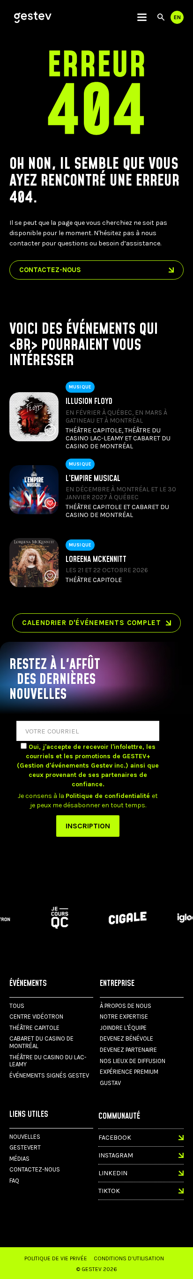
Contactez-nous (34, 1169)
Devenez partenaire (128, 1049)
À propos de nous (125, 1005)
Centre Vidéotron (36, 1016)
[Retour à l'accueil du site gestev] (32, 17)
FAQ (14, 1180)
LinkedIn (112, 1173)
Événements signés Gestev (49, 1075)
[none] (141, 17)
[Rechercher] (161, 17)
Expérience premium (129, 1071)
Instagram (115, 1155)
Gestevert (25, 1147)
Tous (16, 1005)
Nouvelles (24, 1136)
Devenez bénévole (126, 1038)
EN (177, 17)
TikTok (109, 1191)
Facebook (114, 1138)
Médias (19, 1158)
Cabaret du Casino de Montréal (41, 1042)
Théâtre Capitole (34, 1027)
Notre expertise (124, 1016)
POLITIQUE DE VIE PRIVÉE (55, 1258)
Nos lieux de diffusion (132, 1060)
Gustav (110, 1082)
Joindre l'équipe (123, 1027)
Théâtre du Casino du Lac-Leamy (48, 1061)
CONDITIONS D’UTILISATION (129, 1258)
